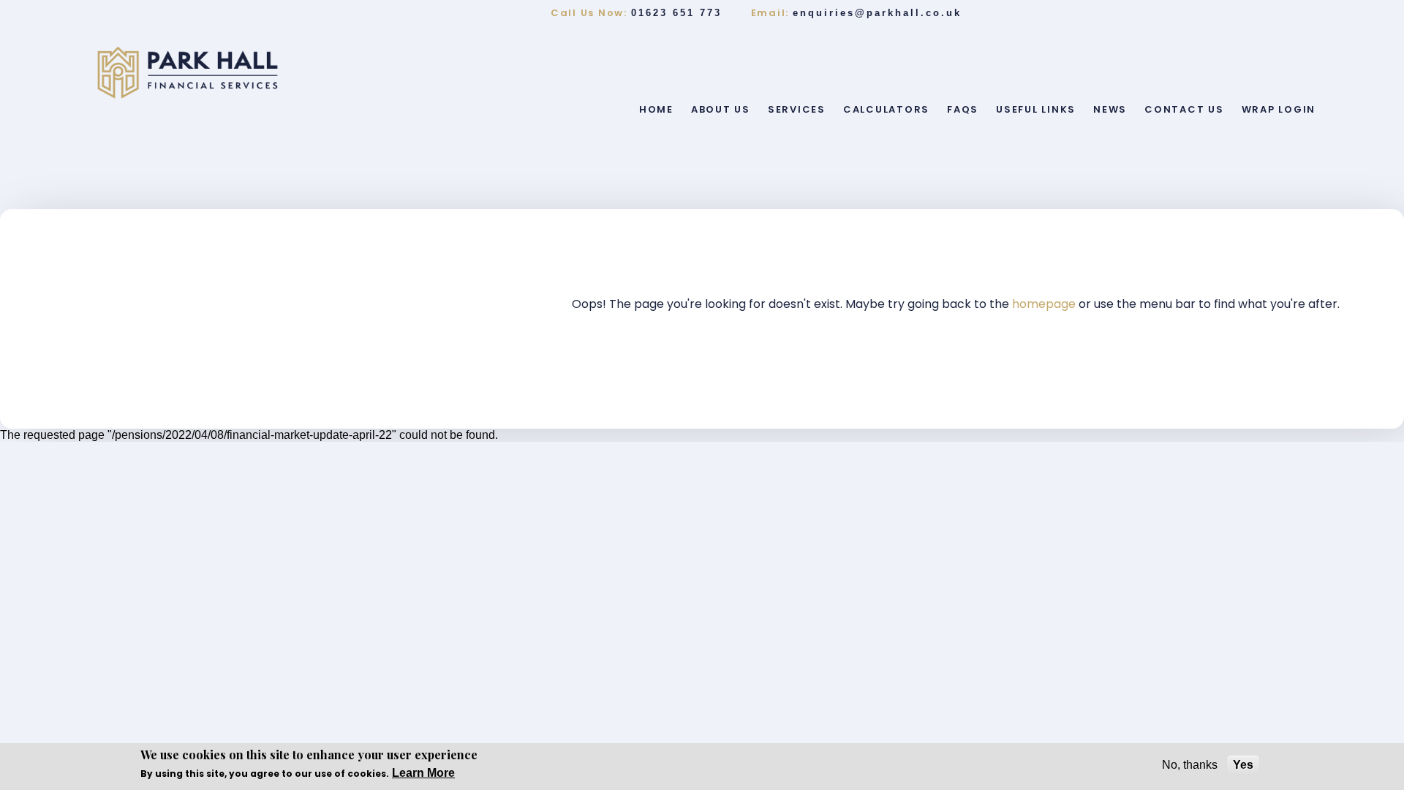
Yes (1243, 765)
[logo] (187, 72)
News (1110, 109)
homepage (1045, 304)
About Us (720, 109)
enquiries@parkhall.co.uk (877, 12)
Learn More (423, 773)
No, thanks (1190, 765)
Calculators (886, 109)
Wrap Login (1279, 109)
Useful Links (1036, 109)
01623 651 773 (676, 12)
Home (656, 109)
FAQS (962, 109)
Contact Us (1184, 109)
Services (797, 109)
